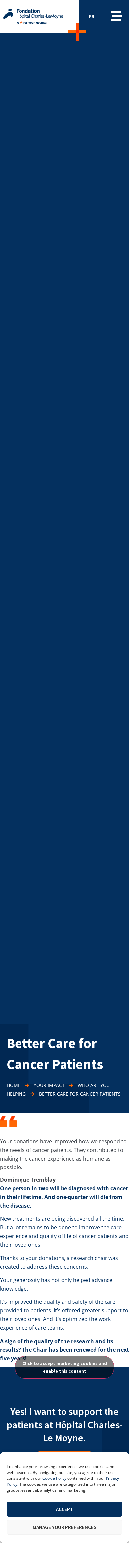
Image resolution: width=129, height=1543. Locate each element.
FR (91, 16)
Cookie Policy (54, 1478)
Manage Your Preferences (64, 1527)
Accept (64, 1509)
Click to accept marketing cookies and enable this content (64, 1367)
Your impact (49, 1085)
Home (14, 1085)
